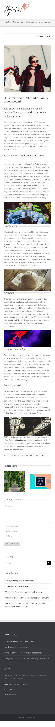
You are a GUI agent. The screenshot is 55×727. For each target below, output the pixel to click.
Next (48, 36)
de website (16, 320)
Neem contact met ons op (15, 684)
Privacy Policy (9, 689)
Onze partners (10, 694)
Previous (39, 36)
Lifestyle (30, 455)
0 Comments (39, 455)
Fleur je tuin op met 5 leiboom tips (20, 580)
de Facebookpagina (14, 440)
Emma (8, 455)
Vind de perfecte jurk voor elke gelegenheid (23, 592)
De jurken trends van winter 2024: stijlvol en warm (27, 597)
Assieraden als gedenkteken (17, 586)
